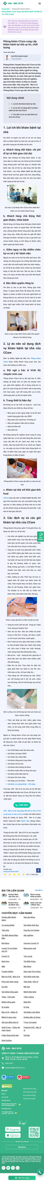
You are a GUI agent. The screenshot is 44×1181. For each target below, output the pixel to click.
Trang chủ (6, 9)
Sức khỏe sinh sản (31, 977)
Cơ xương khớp (8, 925)
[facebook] (38, 870)
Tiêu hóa (5, 930)
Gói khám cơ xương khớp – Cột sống (21, 784)
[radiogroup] (14, 874)
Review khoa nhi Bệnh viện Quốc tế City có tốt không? (14, 906)
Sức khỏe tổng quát (10, 992)
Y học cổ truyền (30, 1022)
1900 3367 (23, 805)
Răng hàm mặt (30, 948)
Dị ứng (26, 1007)
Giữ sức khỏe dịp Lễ (10, 1022)
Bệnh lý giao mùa (9, 1017)
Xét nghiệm (28, 935)
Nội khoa (5, 943)
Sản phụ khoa (29, 917)
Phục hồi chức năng (10, 982)
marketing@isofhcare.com (15, 1068)
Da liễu (5, 987)
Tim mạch (28, 956)
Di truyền (5, 1007)
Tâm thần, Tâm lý (31, 982)
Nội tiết (27, 987)
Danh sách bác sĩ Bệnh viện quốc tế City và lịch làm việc (36, 906)
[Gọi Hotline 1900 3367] (40, 1172)
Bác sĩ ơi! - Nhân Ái (10, 1012)
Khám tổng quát (8, 1002)
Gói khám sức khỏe (32, 1012)
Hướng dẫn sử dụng (32, 1017)
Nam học (5, 961)
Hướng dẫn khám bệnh (21, 9)
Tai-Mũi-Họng (29, 961)
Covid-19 (5, 956)
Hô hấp (27, 1035)
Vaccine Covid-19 (31, 943)
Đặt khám (22, 1147)
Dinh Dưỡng (7, 1040)
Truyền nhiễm (7, 971)
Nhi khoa (27, 966)
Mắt (3, 966)
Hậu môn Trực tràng (32, 971)
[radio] (5, 874)
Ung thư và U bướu (31, 930)
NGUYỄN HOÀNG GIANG (19, 56)
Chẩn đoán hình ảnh (10, 1035)
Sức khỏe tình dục (31, 925)
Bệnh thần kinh (30, 992)
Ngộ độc (27, 1002)
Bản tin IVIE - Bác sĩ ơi (11, 977)
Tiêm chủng (29, 997)
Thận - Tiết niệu (8, 997)
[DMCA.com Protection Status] (7, 1086)
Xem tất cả (38, 890)
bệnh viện (25, 821)
